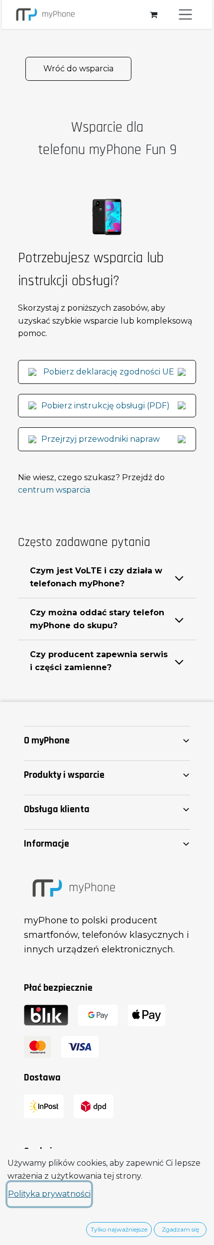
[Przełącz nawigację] (185, 14)
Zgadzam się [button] (180, 1229)
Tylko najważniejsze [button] (119, 1229)
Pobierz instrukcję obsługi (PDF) (105, 405)
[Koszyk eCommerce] (153, 14)
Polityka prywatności (49, 1194)
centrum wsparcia (54, 490)
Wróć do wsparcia (78, 68)
